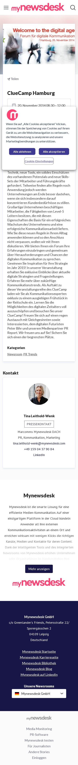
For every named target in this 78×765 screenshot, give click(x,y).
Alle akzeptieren (54, 151)
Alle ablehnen (22, 151)
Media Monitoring (39, 729)
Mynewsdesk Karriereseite (39, 657)
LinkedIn (39, 455)
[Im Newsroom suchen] (73, 7)
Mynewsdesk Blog (39, 669)
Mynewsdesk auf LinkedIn (39, 675)
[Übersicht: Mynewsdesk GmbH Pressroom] (38, 7)
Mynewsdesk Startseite (39, 651)
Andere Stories (39, 752)
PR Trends (30, 354)
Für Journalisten (39, 746)
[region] (39, 138)
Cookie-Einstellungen (39, 161)
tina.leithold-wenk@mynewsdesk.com (39, 443)
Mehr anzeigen (39, 569)
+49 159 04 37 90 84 (39, 449)
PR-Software (39, 734)
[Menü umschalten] (6, 8)
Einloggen (39, 758)
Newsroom (14, 354)
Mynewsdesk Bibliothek (39, 663)
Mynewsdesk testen (39, 740)
